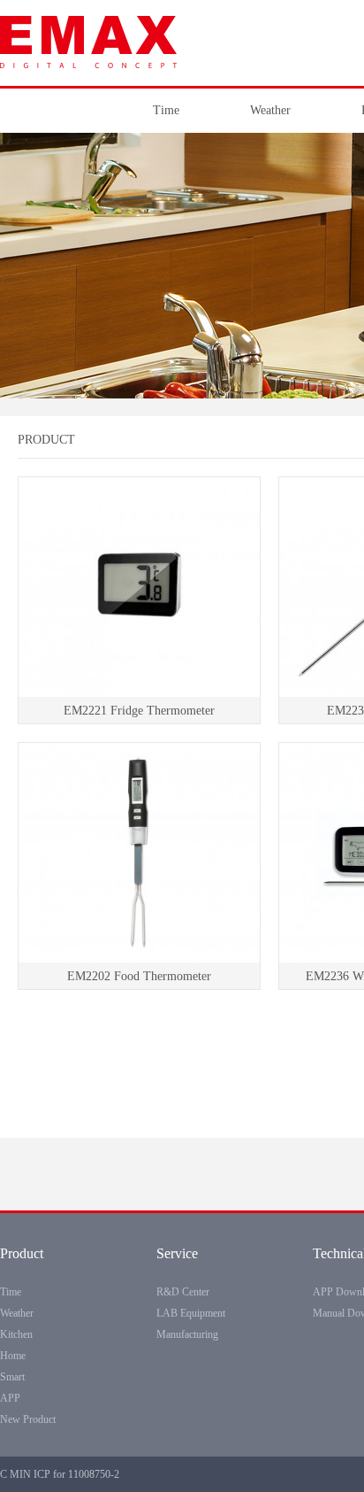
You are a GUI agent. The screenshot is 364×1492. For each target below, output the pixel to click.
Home (13, 1355)
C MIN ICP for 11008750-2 (59, 1474)
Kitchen (16, 1334)
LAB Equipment (190, 1313)
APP (10, 1398)
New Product (28, 1419)
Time (166, 110)
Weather (270, 110)
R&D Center (182, 1292)
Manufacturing (187, 1334)
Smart (12, 1377)
